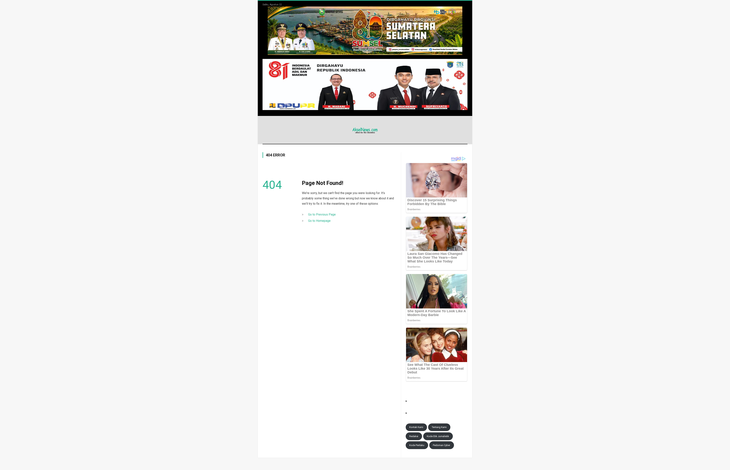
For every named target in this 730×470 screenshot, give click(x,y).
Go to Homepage (319, 221)
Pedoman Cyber (441, 445)
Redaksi (413, 436)
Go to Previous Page (322, 214)
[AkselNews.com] (365, 130)
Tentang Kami (439, 427)
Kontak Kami (416, 427)
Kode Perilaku (416, 445)
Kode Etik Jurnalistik (438, 436)
